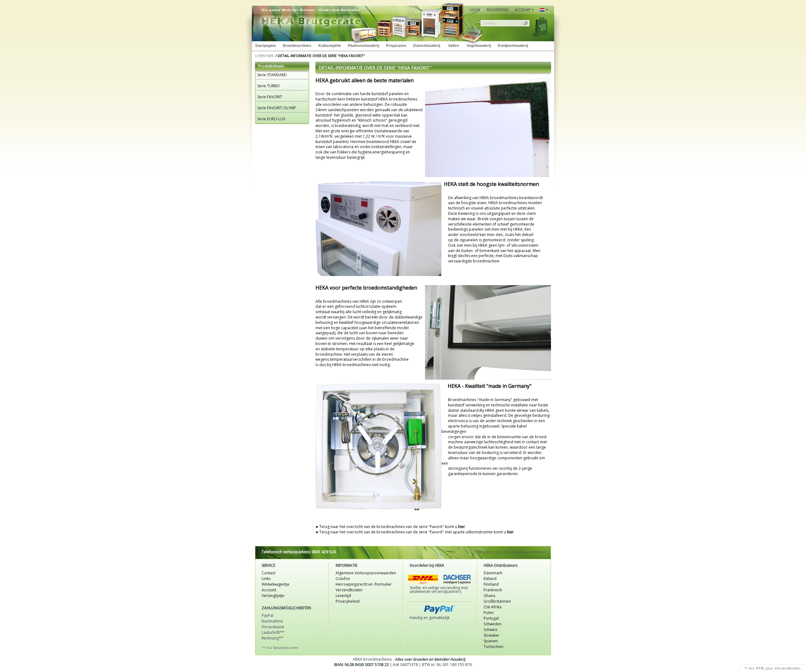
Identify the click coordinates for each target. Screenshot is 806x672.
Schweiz (490, 629)
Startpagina (265, 45)
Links (266, 578)
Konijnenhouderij (513, 45)
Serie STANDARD (272, 75)
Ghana (489, 595)
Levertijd (343, 595)
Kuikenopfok (329, 45)
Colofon (343, 578)
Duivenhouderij (426, 45)
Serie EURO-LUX (271, 119)
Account (269, 590)
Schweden (493, 624)
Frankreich (493, 590)
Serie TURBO (268, 86)
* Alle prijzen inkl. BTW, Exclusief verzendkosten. (511, 552)
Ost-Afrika (493, 607)
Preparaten (396, 45)
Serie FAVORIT (269, 97)
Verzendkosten (349, 590)
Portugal (491, 618)
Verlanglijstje (273, 595)
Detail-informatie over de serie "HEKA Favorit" (321, 55)
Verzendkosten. (788, 668)
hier (461, 526)
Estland (490, 578)
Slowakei (491, 635)
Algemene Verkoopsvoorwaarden (366, 573)
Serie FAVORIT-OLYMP (276, 108)
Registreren (497, 10)
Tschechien (493, 646)
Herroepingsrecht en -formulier (364, 584)
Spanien (491, 641)
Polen (489, 612)
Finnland (491, 584)
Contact (268, 573)
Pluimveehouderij (363, 45)
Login (475, 10)
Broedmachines (297, 45)
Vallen (453, 45)
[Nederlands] (544, 10)
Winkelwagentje (275, 584)
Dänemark (493, 573)
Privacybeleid (348, 601)
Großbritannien (497, 601)
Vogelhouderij (479, 45)
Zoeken (489, 23)
